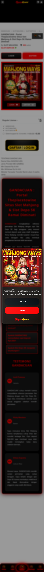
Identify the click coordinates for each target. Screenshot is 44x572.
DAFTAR (22, 301)
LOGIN (22, 310)
